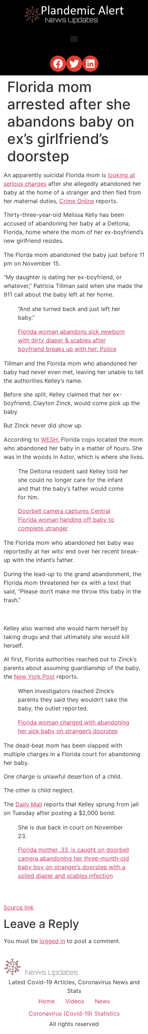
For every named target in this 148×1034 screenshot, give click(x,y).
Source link (19, 907)
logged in (52, 941)
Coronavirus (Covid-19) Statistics (74, 1013)
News (102, 1001)
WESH (49, 439)
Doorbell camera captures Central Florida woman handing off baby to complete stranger (66, 519)
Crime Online (76, 201)
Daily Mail (28, 804)
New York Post (34, 676)
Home (46, 1001)
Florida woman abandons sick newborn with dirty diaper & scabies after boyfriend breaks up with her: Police (71, 340)
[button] (74, 39)
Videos (74, 1001)
